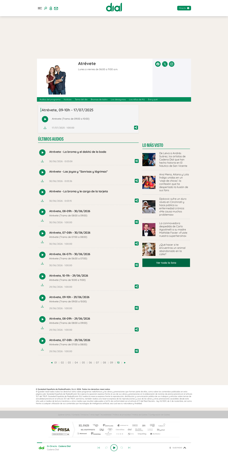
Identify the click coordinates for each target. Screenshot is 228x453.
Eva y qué (153, 99)
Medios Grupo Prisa (60, 434)
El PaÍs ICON (119, 433)
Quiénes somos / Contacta (69, 415)
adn (151, 425)
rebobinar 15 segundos (106, 447)
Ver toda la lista (166, 262)
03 (69, 362)
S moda (131, 433)
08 (104, 362)
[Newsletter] (56, 8)
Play (114, 447)
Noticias (68, 99)
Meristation (155, 433)
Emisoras (85, 415)
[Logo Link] (114, 7)
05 (83, 362)
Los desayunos (118, 99)
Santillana (108, 425)
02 (62, 362)
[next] (125, 362)
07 (97, 362)
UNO (102, 429)
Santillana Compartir (122, 425)
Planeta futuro (149, 429)
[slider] (114, 442)
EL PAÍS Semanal (139, 429)
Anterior (98, 447)
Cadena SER (134, 425)
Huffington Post (87, 429)
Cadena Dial (129, 429)
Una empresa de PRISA (60, 428)
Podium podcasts (108, 433)
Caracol (161, 425)
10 (118, 362)
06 (90, 362)
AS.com (142, 425)
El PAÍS (84, 425)
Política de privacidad (122, 415)
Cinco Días (120, 429)
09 (111, 362)
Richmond (82, 433)
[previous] (51, 362)
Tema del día (81, 99)
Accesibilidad (106, 415)
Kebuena (158, 429)
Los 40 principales (96, 425)
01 (55, 362)
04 (76, 362)
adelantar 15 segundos (121, 447)
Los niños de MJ (137, 99)
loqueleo (142, 433)
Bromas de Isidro (99, 99)
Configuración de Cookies (159, 415)
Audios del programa (50, 99)
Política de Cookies (140, 415)
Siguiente (129, 447)
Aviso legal (95, 415)
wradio (109, 429)
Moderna (95, 433)
